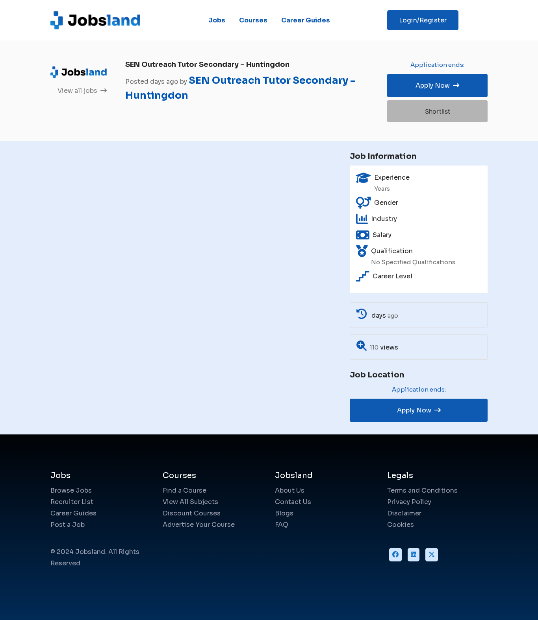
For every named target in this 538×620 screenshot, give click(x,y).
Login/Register (423, 20)
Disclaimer (404, 513)
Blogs (284, 513)
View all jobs (78, 90)
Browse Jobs (71, 490)
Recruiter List (71, 502)
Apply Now (433, 85)
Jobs (216, 20)
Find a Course (184, 490)
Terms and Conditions (422, 490)
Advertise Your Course (199, 525)
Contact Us (293, 502)
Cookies (400, 525)
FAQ (281, 525)
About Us (289, 490)
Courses (253, 20)
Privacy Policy (409, 502)
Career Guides (305, 20)
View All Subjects (190, 502)
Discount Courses (192, 513)
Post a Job (67, 525)
